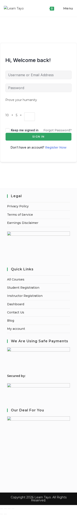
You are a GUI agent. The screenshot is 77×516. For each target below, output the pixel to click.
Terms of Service (20, 215)
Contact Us (15, 312)
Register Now (56, 147)
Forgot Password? (57, 130)
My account (16, 329)
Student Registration (23, 288)
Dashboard (15, 304)
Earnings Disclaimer (22, 223)
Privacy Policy (18, 206)
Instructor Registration (25, 296)
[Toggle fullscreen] (5, 508)
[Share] (9, 508)
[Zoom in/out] (1, 508)
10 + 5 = (14, 115)
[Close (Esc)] (13, 508)
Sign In (38, 136)
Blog (10, 320)
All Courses (15, 279)
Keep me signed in (24, 130)
